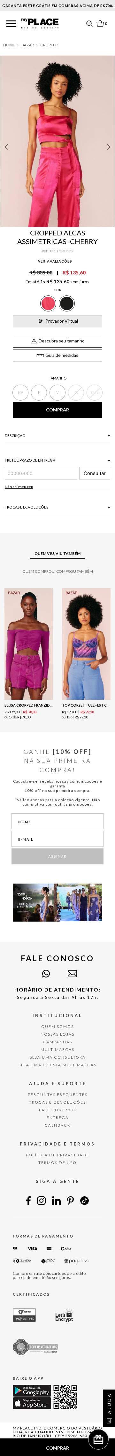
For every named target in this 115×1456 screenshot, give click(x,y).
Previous (6, 147)
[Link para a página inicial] (9, 45)
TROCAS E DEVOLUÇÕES (57, 1102)
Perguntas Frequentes (58, 1094)
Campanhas (57, 1041)
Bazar (27, 45)
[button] (11, 24)
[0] (100, 23)
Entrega (58, 1117)
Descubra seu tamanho (62, 340)
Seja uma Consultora (58, 1057)
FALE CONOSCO (57, 1109)
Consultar (95, 473)
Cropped (49, 45)
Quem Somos (57, 1026)
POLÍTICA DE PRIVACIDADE (57, 1155)
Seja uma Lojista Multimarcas (57, 1064)
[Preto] (67, 303)
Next (109, 147)
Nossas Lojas (57, 1034)
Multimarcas (57, 1049)
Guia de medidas (61, 355)
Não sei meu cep (19, 486)
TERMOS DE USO (57, 1162)
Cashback (58, 1125)
